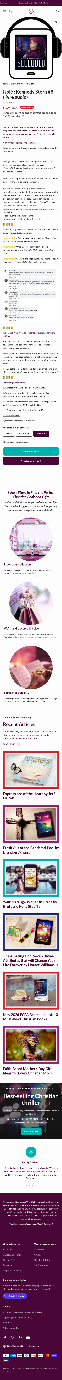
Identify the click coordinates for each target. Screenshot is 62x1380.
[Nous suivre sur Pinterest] (20, 1338)
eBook (9, 433)
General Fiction (10, 1260)
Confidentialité (41, 1265)
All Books (7, 1249)
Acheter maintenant (31, 460)
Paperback (24, 433)
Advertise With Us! (12, 1328)
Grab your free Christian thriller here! (31, 3)
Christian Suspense (12, 1254)
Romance (7, 1265)
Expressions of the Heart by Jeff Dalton (29, 796)
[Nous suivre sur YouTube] (28, 1338)
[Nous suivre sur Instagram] (13, 1338)
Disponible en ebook (11, 415)
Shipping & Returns (43, 1260)
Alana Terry (8, 102)
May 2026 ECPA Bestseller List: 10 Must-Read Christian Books (30, 1016)
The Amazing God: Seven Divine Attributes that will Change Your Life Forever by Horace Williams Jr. (31, 960)
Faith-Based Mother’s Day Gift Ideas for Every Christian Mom (27, 1070)
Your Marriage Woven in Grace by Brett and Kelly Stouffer (30, 904)
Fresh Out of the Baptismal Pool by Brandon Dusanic (31, 850)
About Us (7, 1322)
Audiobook (41, 433)
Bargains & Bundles (12, 1270)
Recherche (39, 1249)
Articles (37, 1254)
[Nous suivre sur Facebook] (5, 1338)
